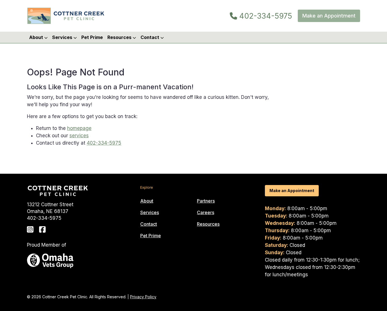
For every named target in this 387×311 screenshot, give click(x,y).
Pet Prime (92, 37)
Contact (148, 224)
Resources (208, 224)
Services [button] (62, 37)
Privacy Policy (143, 296)
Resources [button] (120, 37)
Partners (206, 201)
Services (149, 212)
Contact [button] (150, 37)
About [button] (36, 37)
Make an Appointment (329, 16)
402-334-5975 (264, 16)
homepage (79, 128)
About (146, 201)
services (79, 135)
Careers (205, 212)
